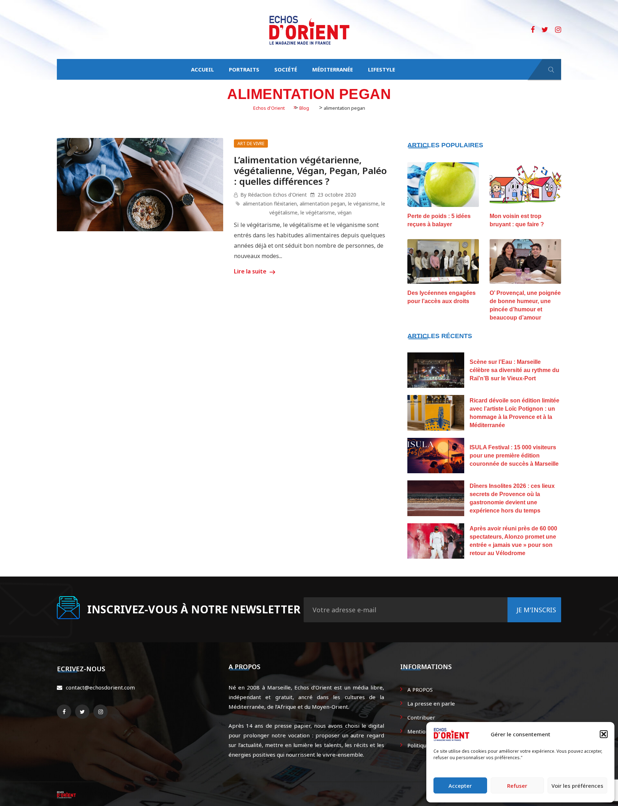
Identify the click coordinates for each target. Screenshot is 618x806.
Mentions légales (429, 731)
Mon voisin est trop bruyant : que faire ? (517, 220)
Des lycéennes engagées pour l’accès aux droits (441, 297)
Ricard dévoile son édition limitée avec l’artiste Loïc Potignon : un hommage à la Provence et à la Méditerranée (514, 412)
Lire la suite (251, 271)
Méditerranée (332, 69)
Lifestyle (381, 69)
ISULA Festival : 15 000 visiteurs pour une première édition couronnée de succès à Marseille (514, 455)
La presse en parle (431, 703)
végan (345, 212)
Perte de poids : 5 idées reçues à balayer (439, 220)
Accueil (202, 69)
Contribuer (421, 717)
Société (285, 69)
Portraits (244, 69)
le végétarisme (317, 212)
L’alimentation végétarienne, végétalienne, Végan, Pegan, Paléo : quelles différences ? (310, 170)
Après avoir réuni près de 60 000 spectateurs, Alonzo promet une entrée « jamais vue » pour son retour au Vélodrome (513, 540)
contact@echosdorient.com (100, 687)
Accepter (460, 785)
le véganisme (363, 203)
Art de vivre (250, 143)
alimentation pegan (322, 203)
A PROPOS (420, 689)
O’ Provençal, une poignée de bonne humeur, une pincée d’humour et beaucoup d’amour (525, 305)
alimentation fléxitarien (270, 203)
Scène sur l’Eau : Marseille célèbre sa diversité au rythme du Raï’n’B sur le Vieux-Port (514, 370)
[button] (603, 734)
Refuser (517, 785)
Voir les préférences (577, 785)
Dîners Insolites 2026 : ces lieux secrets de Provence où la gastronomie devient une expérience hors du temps (512, 498)
